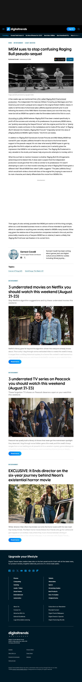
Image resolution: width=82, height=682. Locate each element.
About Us (16, 606)
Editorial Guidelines (19, 616)
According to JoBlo (15, 118)
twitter (25, 257)
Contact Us (17, 610)
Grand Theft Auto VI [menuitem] (17, 36)
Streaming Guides (54, 588)
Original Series (53, 598)
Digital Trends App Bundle (56, 620)
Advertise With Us (19, 613)
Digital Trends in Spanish (56, 616)
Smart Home (18, 592)
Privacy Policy (30, 649)
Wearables (52, 582)
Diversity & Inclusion (14, 657)
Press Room (29, 653)
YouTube (21, 571)
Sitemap (28, 657)
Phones (16, 578)
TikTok (25, 571)
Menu (3, 29)
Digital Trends (13, 31)
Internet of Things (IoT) (15, 271)
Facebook (9, 571)
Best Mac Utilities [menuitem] (49, 36)
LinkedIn (33, 571)
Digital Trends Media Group (19, 669)
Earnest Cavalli (14, 59)
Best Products (53, 592)
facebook (21, 257)
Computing (17, 582)
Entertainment (18, 595)
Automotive (17, 598)
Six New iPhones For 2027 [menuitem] (34, 36)
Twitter (17, 571)
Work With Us (12, 653)
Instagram (13, 571)
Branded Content (54, 610)
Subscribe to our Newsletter (57, 606)
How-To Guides (53, 595)
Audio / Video (18, 588)
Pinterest (29, 571)
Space (51, 585)
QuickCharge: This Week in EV (34, 271)
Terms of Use (11, 660)
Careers (10, 649)
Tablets (51, 578)
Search (78, 29)
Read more (15, 362)
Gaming (16, 585)
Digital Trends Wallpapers (56, 613)
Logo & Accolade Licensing (22, 620)
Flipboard (37, 571)
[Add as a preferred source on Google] (59, 59)
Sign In (71, 29)
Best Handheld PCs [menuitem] (63, 36)
